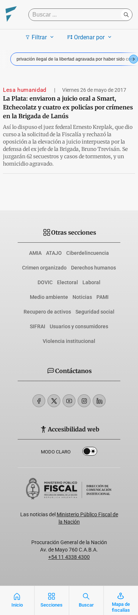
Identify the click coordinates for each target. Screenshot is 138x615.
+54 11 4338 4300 (69, 557)
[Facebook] (38, 400)
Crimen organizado (44, 268)
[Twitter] (53, 400)
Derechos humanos (93, 268)
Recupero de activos (47, 312)
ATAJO (54, 253)
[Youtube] (69, 400)
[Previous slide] (4, 59)
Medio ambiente (49, 297)
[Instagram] (84, 400)
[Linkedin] (99, 400)
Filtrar (39, 37)
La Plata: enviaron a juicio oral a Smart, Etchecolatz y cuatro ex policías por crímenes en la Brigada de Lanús (68, 107)
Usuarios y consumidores (79, 326)
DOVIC (45, 282)
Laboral (91, 282)
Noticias (82, 297)
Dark (90, 453)
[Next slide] (133, 59)
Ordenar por (89, 37)
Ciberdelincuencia (87, 253)
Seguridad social (94, 312)
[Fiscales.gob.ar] (11, 14)
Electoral (67, 282)
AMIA (35, 253)
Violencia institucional (69, 341)
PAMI (102, 297)
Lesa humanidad (25, 90)
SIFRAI (37, 326)
